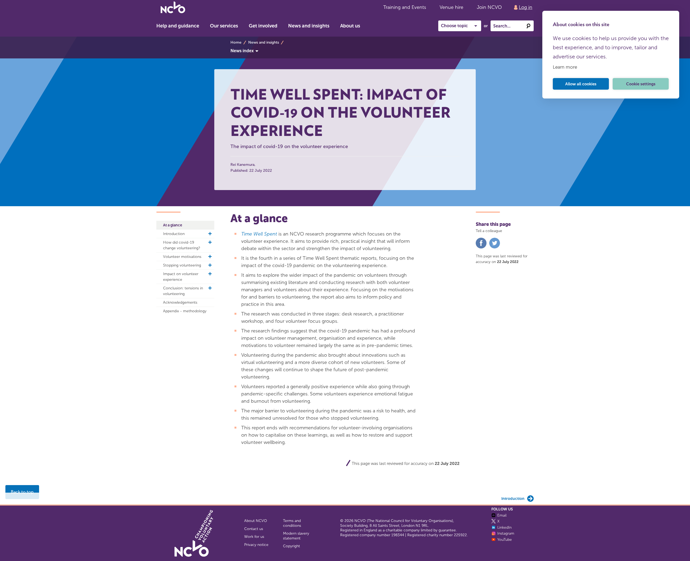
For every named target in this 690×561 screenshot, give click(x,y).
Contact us (253, 529)
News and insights (308, 26)
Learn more (565, 67)
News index (242, 50)
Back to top (22, 492)
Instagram (505, 533)
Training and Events (404, 7)
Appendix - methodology (184, 311)
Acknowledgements (180, 302)
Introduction (174, 234)
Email (501, 515)
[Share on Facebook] (481, 247)
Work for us (254, 536)
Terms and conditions (292, 523)
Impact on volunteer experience (180, 277)
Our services (224, 26)
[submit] (528, 25)
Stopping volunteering (182, 265)
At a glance (172, 225)
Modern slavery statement (296, 536)
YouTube (504, 539)
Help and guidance (177, 26)
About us (350, 26)
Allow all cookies (580, 84)
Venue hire (451, 7)
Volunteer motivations (182, 256)
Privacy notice (256, 544)
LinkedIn (504, 527)
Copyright (291, 546)
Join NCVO (489, 7)
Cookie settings (641, 84)
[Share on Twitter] (494, 247)
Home (236, 42)
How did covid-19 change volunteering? (181, 245)
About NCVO (255, 520)
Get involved (263, 26)
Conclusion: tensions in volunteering (183, 291)
